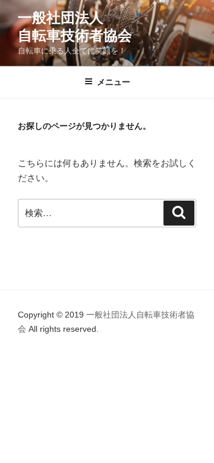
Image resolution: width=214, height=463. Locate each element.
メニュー (113, 82)
